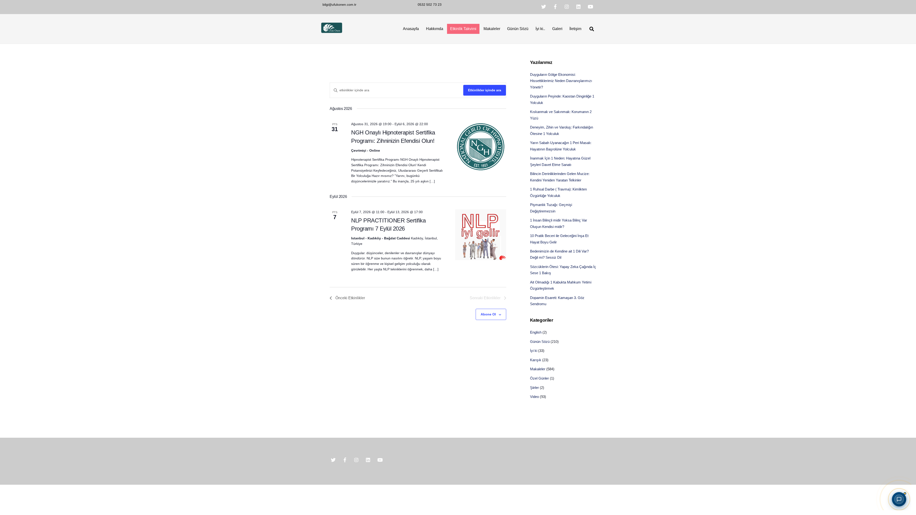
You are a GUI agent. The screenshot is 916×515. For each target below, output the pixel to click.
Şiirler (534, 388)
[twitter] (543, 6)
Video (534, 397)
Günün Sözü (517, 29)
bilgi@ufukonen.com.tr (339, 4)
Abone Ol (488, 314)
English (535, 332)
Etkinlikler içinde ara (484, 90)
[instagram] (567, 6)
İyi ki (533, 351)
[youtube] (590, 6)
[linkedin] (578, 6)
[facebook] (555, 6)
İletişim (575, 29)
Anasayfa (411, 29)
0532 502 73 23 (430, 4)
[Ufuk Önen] (332, 32)
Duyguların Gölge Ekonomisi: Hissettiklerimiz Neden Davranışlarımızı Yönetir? (561, 80)
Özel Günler (539, 378)
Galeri (557, 29)
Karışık (535, 360)
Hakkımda (434, 29)
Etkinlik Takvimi (463, 29)
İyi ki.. (540, 29)
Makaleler (492, 29)
